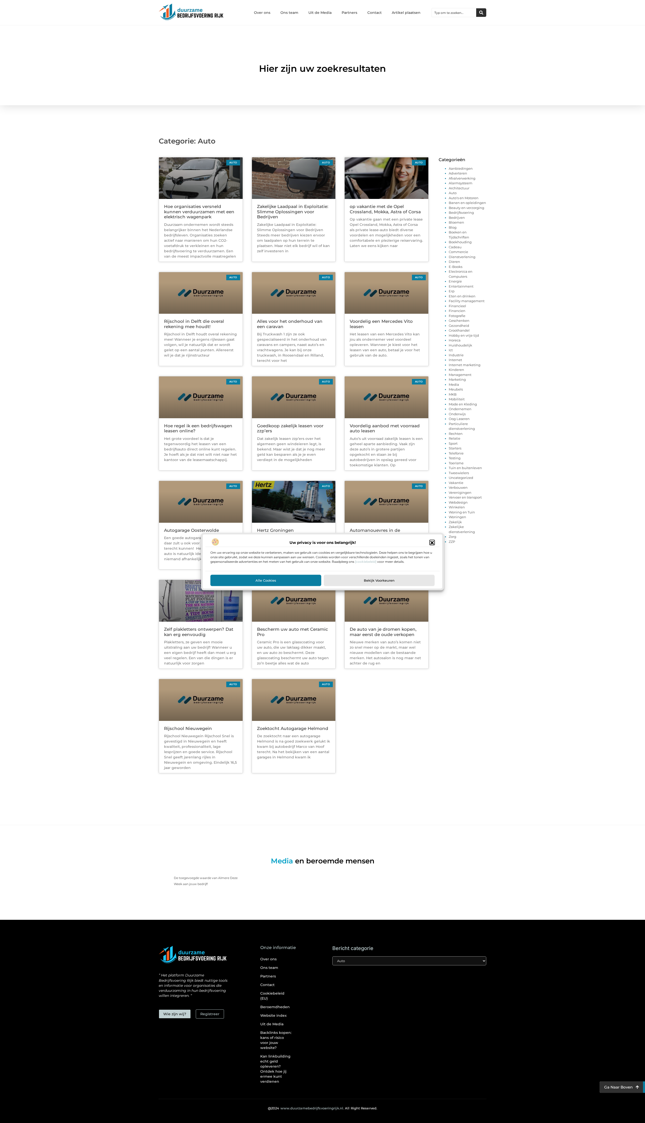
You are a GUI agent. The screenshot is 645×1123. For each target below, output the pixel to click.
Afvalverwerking (462, 178)
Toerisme (456, 463)
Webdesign (458, 502)
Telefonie (456, 453)
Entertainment (461, 286)
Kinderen (456, 370)
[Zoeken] (481, 12)
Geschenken (459, 321)
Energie (455, 281)
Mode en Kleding (463, 404)
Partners (349, 12)
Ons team (289, 12)
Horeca (455, 340)
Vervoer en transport (465, 497)
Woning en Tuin (462, 512)
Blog (453, 227)
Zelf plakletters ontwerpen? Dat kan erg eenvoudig (198, 632)
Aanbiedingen (461, 168)
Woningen (457, 517)
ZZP (452, 542)
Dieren (454, 262)
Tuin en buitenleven (465, 468)
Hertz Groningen (275, 530)
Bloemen (456, 222)
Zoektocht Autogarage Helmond (292, 728)
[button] (432, 542)
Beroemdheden (275, 1007)
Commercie (458, 252)
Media (454, 384)
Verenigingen (460, 492)
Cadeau (455, 247)
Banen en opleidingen (467, 203)
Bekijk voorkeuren (379, 580)
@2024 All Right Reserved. (322, 1108)
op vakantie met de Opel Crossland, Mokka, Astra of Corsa (385, 209)
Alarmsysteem (460, 183)
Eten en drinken (462, 296)
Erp (452, 291)
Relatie (454, 438)
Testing (455, 458)
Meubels (456, 389)
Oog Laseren (459, 419)
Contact (374, 12)
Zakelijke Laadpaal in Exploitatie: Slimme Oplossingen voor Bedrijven (292, 211)
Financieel (457, 306)
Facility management (467, 301)
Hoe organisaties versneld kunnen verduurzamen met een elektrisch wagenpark (199, 211)
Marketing (457, 379)
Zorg (452, 537)
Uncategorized (461, 478)
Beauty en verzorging (466, 208)
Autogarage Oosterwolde (191, 530)
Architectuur (459, 188)
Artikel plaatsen (406, 12)
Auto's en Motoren (463, 198)
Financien (457, 311)
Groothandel (459, 330)
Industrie (456, 355)
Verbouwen (458, 487)
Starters (455, 448)
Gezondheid (459, 326)
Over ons (262, 12)
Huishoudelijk (460, 345)
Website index (273, 1015)
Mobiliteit (457, 399)
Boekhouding (460, 242)
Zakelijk (455, 522)
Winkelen (457, 507)
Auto (453, 193)
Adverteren (458, 173)
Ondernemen (460, 409)
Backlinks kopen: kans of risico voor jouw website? (276, 1040)
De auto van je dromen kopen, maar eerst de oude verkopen (383, 632)
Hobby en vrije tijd (464, 335)
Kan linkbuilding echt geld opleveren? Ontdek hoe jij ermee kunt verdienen (275, 1069)
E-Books (455, 267)
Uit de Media (320, 12)
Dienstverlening (462, 257)
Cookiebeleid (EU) (272, 996)
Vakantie (456, 483)
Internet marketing (464, 365)
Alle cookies (265, 580)
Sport (453, 443)
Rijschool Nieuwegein (188, 728)
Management (460, 375)
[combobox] (454, 12)
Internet (455, 360)
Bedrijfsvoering (461, 212)
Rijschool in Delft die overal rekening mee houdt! (194, 324)
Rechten (456, 434)
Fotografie (457, 316)
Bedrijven (457, 218)
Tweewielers (459, 473)
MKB (453, 394)
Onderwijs (457, 414)
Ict (451, 350)
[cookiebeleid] (365, 562)
